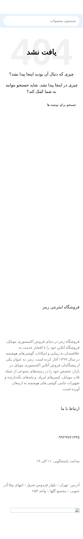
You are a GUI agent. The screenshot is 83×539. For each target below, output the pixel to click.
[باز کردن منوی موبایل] (78, 7)
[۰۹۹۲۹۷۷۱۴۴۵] (74, 427)
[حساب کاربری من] (5, 7)
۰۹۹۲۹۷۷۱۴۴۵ (68, 437)
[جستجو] (1, 18)
